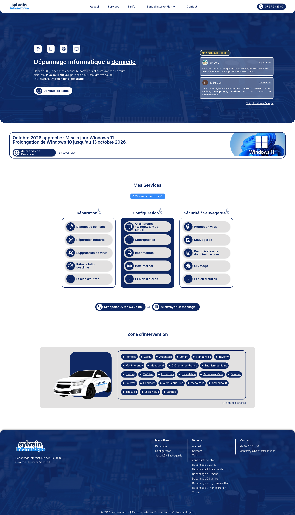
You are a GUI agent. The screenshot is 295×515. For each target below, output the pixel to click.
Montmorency (134, 365)
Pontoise (131, 357)
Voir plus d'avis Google (259, 103)
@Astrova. (149, 512)
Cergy (147, 357)
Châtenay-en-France (184, 365)
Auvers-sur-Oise (173, 383)
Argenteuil (165, 357)
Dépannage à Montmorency (209, 487)
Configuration (163, 450)
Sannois (171, 392)
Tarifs (131, 6)
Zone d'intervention (203, 460)
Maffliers (148, 374)
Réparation (161, 446)
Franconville (203, 357)
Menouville (197, 383)
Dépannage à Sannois (205, 478)
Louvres (131, 383)
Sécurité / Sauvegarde (168, 455)
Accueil (94, 6)
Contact (192, 6)
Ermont (184, 357)
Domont (236, 374)
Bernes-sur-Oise (213, 374)
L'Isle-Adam (189, 374)
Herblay (130, 374)
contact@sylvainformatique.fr (257, 450)
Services (113, 6)
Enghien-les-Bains (216, 365)
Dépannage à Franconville (207, 469)
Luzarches (167, 374)
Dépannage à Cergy (204, 464)
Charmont (149, 383)
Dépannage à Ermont (205, 474)
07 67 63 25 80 (249, 446)
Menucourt (157, 365)
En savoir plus (67, 152)
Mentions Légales (185, 512)
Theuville (131, 392)
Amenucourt (219, 383)
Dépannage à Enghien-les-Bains (211, 483)
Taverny (224, 357)
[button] (161, 6)
